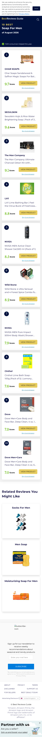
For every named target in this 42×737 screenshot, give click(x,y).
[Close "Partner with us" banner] (40, 723)
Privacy (21, 685)
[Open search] (38, 19)
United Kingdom (30, 698)
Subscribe (21, 666)
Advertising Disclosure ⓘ (11, 698)
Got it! (36, 8)
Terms (35, 685)
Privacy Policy (24, 14)
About (7, 685)
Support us (32, 689)
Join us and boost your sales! (14, 732)
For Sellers (10, 692)
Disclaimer (9, 689)
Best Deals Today (29, 692)
